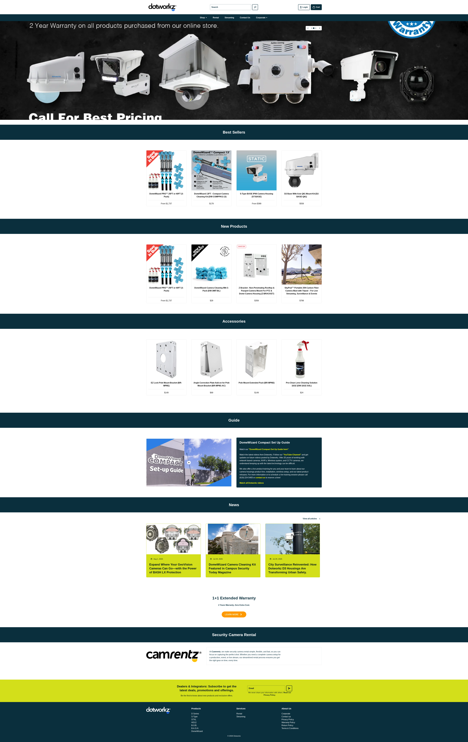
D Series (195, 714)
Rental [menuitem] (216, 18)
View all (234, 215)
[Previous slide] (308, 28)
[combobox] (230, 7)
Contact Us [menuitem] (245, 18)
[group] (234, 70)
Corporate (286, 714)
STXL (193, 719)
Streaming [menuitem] (229, 18)
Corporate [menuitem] (260, 18)
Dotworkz (237, 736)
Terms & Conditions (290, 728)
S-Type (194, 717)
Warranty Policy (288, 722)
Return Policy (287, 725)
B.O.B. (194, 725)
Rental (239, 714)
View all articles (310, 519)
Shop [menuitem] (202, 18)
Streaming (240, 717)
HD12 (193, 722)
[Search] (255, 7)
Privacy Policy (288, 719)
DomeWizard (197, 731)
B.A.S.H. (195, 728)
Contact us (286, 717)
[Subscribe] (289, 688)
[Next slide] (319, 28)
